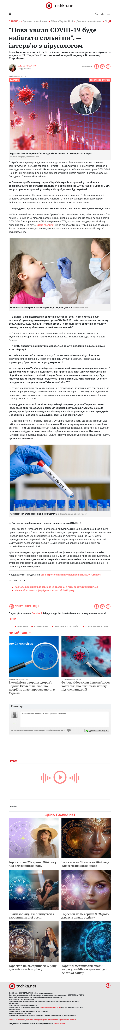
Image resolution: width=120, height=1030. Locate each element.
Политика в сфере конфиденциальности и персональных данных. (51, 1020)
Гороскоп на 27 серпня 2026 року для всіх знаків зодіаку (85, 915)
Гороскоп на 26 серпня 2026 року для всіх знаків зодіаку (32, 967)
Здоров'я (14, 80)
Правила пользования (17, 1020)
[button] (102, 13)
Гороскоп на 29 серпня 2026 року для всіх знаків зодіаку (32, 864)
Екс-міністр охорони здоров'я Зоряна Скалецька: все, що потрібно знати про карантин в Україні (32, 687)
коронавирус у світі (96, 626)
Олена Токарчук (27, 66)
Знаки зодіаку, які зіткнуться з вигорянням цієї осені (31, 915)
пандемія (22, 626)
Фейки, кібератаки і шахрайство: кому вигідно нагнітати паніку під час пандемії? (85, 685)
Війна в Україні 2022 (62, 21)
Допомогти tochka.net (35, 21)
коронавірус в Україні (67, 626)
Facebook (37, 613)
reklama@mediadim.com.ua (50, 1007)
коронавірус (41, 626)
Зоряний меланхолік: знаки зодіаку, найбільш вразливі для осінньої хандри (84, 969)
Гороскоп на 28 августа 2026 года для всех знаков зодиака (85, 864)
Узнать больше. (60, 1024)
